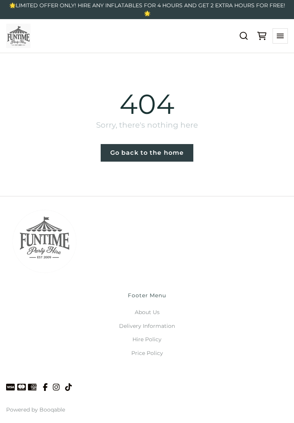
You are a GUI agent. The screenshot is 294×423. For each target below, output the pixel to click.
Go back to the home (147, 152)
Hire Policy (147, 339)
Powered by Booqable (35, 409)
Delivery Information (147, 326)
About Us (147, 312)
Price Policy (147, 353)
